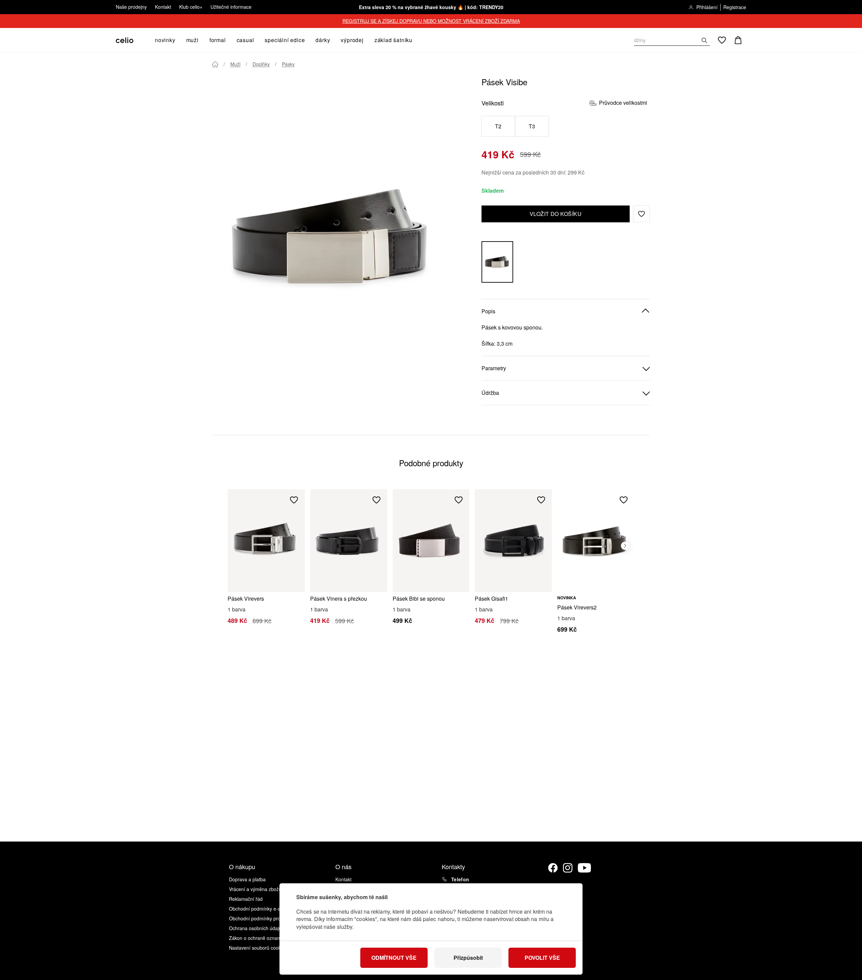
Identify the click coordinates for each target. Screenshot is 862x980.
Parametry (494, 368)
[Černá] (497, 262)
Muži (235, 64)
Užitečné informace (231, 6)
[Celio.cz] (124, 40)
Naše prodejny (131, 6)
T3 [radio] (532, 126)
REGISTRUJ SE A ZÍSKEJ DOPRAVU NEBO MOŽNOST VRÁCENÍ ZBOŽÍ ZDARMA (431, 21)
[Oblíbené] (722, 40)
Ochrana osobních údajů (255, 928)
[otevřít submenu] (177, 40)
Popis (488, 311)
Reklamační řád (246, 898)
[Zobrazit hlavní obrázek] (333, 237)
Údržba (490, 393)
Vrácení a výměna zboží (254, 889)
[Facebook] (553, 868)
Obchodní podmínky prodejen (260, 918)
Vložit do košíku (556, 214)
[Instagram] (567, 868)
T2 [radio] (498, 126)
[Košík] (738, 40)
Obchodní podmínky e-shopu (260, 908)
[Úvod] (215, 64)
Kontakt (163, 6)
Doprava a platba (247, 879)
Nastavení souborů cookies (258, 947)
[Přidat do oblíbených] (294, 500)
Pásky (288, 64)
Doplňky (261, 64)
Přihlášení (707, 7)
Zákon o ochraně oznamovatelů (263, 938)
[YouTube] (584, 868)
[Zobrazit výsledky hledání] (704, 40)
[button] (641, 214)
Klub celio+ (190, 6)
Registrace (734, 7)
